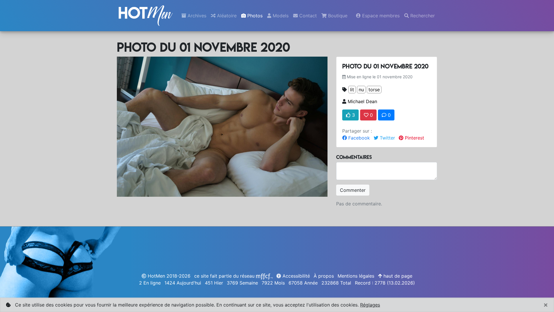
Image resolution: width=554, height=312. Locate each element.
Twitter (386, 138)
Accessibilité (295, 276)
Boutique (337, 15)
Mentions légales (356, 276)
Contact (307, 15)
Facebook (358, 138)
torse (374, 89)
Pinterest (413, 138)
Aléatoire (226, 15)
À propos (324, 276)
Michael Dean (362, 101)
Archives (196, 15)
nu (361, 89)
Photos (254, 15)
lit (352, 89)
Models (280, 15)
